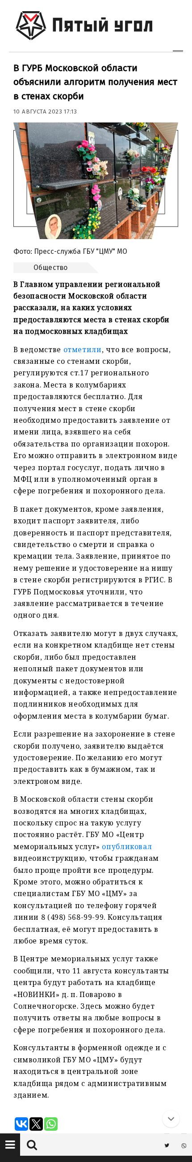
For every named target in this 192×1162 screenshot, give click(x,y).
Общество (50, 267)
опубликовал (127, 846)
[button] (10, 1144)
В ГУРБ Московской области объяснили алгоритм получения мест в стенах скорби (95, 82)
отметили (82, 349)
